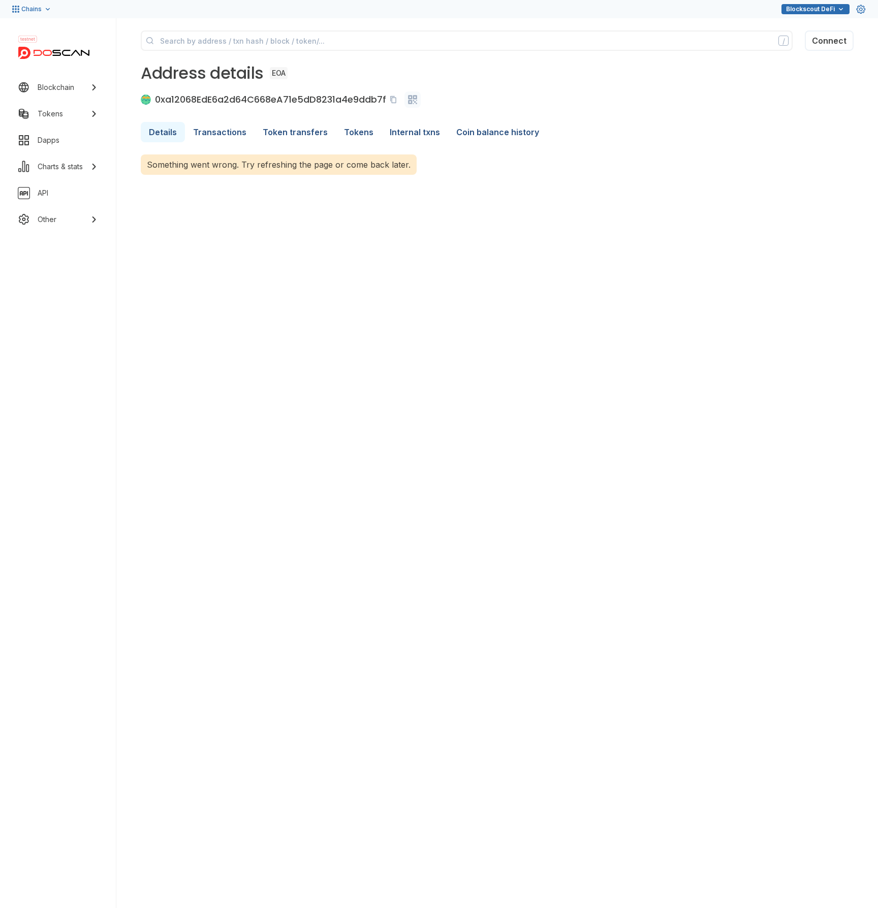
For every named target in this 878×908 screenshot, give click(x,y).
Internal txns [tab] (415, 132)
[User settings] (861, 9)
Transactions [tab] (219, 132)
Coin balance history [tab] (497, 132)
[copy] (395, 100)
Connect (829, 41)
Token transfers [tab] (295, 132)
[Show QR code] (412, 99)
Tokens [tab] (358, 132)
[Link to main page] (53, 53)
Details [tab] (163, 132)
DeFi (810, 9)
